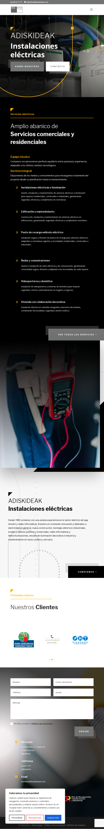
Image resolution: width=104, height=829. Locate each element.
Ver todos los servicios (76, 334)
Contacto (58, 66)
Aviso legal (37, 825)
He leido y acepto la (33, 723)
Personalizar (17, 817)
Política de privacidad (54, 825)
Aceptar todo (53, 817)
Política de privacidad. (42, 723)
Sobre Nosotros (27, 66)
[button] (52, 659)
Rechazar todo (34, 817)
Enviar (84, 731)
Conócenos (86, 572)
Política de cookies (76, 825)
